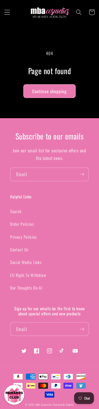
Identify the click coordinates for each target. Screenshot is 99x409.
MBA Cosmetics (44, 404)
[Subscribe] (82, 174)
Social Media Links (25, 262)
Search (16, 211)
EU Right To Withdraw (28, 275)
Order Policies (22, 224)
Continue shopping (49, 91)
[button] (7, 12)
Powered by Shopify (63, 404)
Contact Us (19, 250)
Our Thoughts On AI (26, 288)
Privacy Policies (23, 237)
